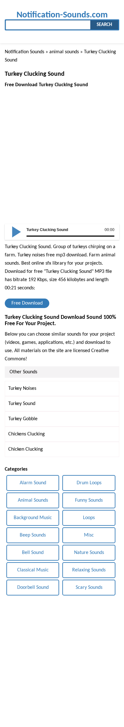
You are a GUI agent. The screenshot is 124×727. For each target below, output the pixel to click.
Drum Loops (89, 483)
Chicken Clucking (25, 449)
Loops (89, 517)
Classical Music (33, 570)
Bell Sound (33, 552)
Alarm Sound (33, 483)
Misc (89, 535)
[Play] (16, 231)
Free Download (27, 303)
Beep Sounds (33, 535)
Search (104, 25)
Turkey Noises (22, 388)
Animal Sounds (33, 500)
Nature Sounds (89, 552)
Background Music (33, 517)
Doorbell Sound (33, 587)
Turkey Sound (21, 403)
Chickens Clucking (26, 434)
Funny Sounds (89, 500)
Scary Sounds (89, 587)
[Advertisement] (62, 151)
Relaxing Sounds (89, 570)
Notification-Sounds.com (62, 15)
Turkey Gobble (23, 418)
